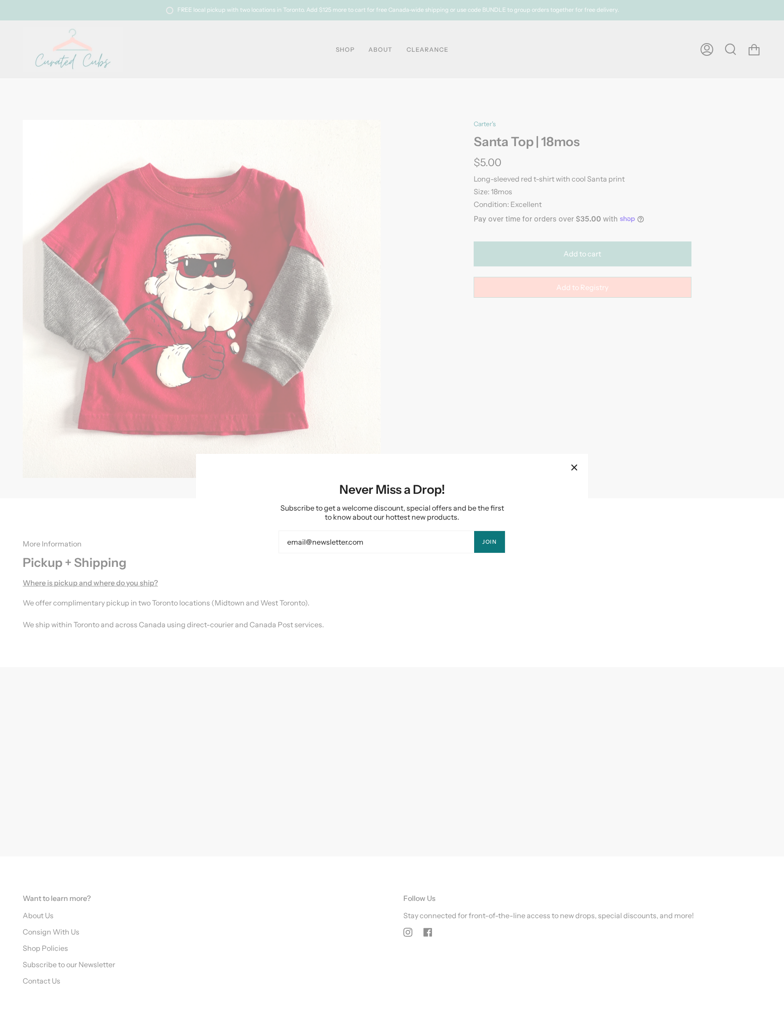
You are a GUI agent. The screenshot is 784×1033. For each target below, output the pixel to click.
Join (489, 541)
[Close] (574, 467)
